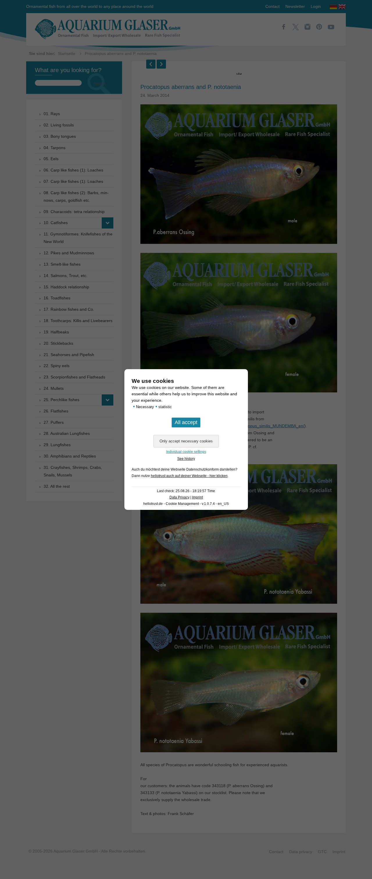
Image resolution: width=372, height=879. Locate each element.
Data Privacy (179, 497)
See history (186, 459)
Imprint (197, 497)
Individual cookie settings (186, 452)
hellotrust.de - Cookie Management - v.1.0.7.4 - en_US (186, 504)
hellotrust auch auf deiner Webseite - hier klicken (189, 476)
